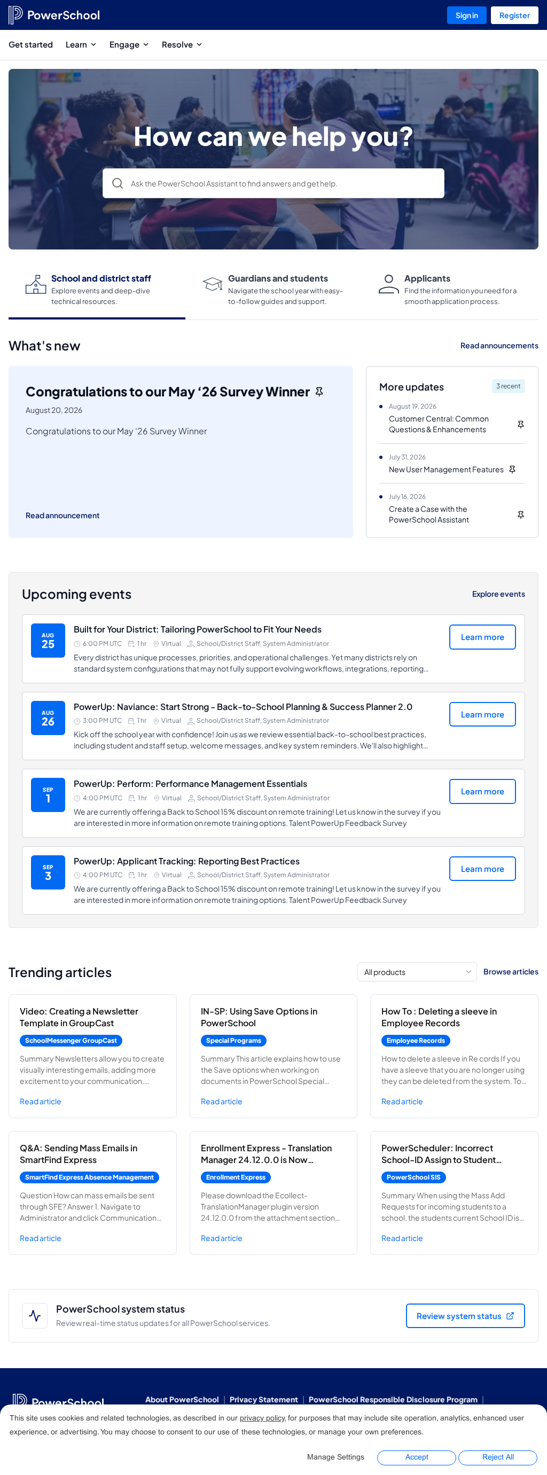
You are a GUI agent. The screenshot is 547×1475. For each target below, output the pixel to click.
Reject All (498, 1457)
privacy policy (262, 1418)
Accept (416, 1457)
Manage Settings (335, 1457)
